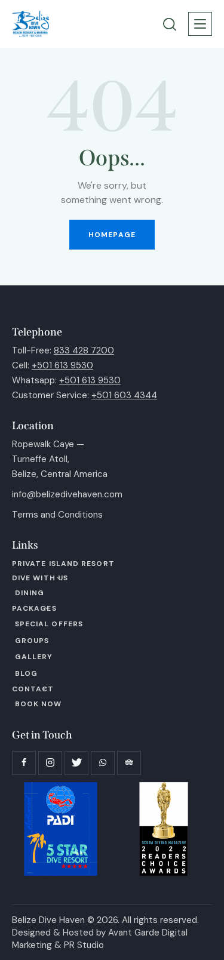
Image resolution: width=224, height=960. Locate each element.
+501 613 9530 (62, 365)
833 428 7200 (84, 350)
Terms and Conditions (57, 515)
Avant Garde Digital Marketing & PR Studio (100, 939)
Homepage (112, 234)
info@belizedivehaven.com (67, 494)
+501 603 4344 (124, 395)
